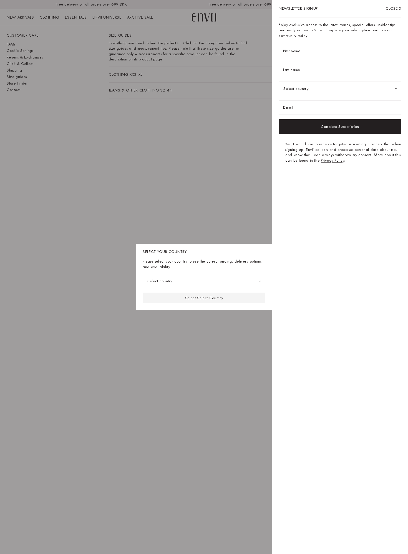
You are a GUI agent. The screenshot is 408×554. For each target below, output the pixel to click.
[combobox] (204, 281)
